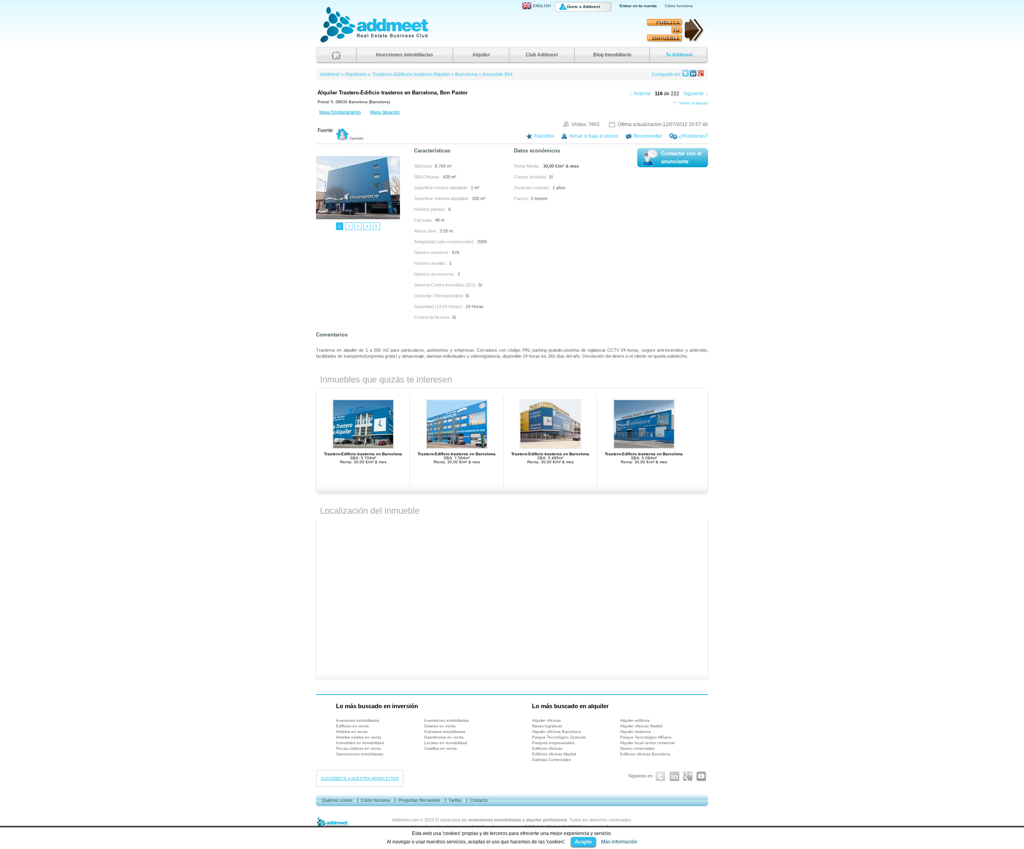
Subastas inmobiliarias (444, 731)
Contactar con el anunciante (681, 157)
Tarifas (455, 800)
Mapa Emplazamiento (340, 112)
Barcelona (466, 74)
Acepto (583, 842)
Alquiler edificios (635, 720)
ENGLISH (542, 6)
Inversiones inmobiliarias (404, 55)
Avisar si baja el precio (593, 136)
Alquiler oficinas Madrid (641, 726)
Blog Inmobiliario (612, 55)
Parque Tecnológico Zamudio (559, 737)
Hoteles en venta (352, 731)
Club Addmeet (542, 55)
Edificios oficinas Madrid (554, 754)
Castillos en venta (440, 748)
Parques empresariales (553, 743)
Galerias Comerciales (551, 759)
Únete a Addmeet (583, 6)
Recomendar (648, 136)
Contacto (479, 800)
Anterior (642, 93)
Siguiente (693, 93)
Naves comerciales (637, 748)
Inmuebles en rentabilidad (360, 743)
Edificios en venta (352, 726)
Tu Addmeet (679, 55)
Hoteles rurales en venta (358, 737)
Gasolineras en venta (444, 737)
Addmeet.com (405, 819)
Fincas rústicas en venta (358, 748)
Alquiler (481, 55)
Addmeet (330, 74)
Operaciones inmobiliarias (359, 754)
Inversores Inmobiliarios (357, 720)
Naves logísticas (547, 726)
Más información (619, 842)
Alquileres (356, 74)
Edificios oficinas (547, 748)
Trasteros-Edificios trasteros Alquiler (411, 74)
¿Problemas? (693, 136)
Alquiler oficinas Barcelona (556, 731)
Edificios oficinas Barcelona (645, 754)
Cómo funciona (679, 6)
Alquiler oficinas (546, 720)
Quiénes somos (337, 800)
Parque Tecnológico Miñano (646, 737)
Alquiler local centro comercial (647, 743)
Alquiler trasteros (635, 731)
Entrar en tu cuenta (638, 6)
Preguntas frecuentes (419, 800)
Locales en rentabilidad (445, 743)
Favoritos (544, 136)
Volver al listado (693, 103)
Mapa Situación (385, 112)
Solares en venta (440, 726)
